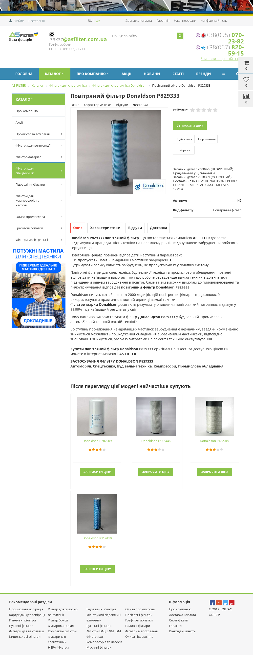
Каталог (53, 73)
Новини (152, 73)
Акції (126, 73)
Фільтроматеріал (28, 157)
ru (90, 20)
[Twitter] (225, 602)
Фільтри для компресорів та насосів (27, 200)
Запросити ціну (190, 125)
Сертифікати (178, 620)
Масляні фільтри (98, 647)
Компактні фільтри (62, 631)
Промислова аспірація (33, 134)
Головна (24, 73)
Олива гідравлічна (139, 636)
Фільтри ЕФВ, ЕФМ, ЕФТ (103, 631)
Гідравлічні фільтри (30, 184)
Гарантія (162, 20)
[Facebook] (212, 602)
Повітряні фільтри (138, 615)
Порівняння (207, 139)
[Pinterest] (231, 602)
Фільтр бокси (58, 620)
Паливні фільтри (137, 625)
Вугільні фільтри (98, 625)
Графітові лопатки (29, 228)
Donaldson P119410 (97, 538)
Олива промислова (30, 216)
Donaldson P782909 (97, 441)
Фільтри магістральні (32, 239)
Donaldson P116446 (155, 441)
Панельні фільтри (22, 620)
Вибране (183, 150)
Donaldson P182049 (214, 441)
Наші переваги (185, 20)
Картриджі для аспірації (27, 615)
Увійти (19, 21)
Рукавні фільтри (21, 625)
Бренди (203, 73)
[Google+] (219, 602)
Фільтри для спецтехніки (25, 170)
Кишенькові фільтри (25, 636)
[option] (119, 152)
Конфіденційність (214, 20)
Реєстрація (36, 21)
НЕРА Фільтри (58, 647)
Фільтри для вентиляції (33, 145)
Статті (178, 73)
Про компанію (91, 73)
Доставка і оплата (139, 20)
